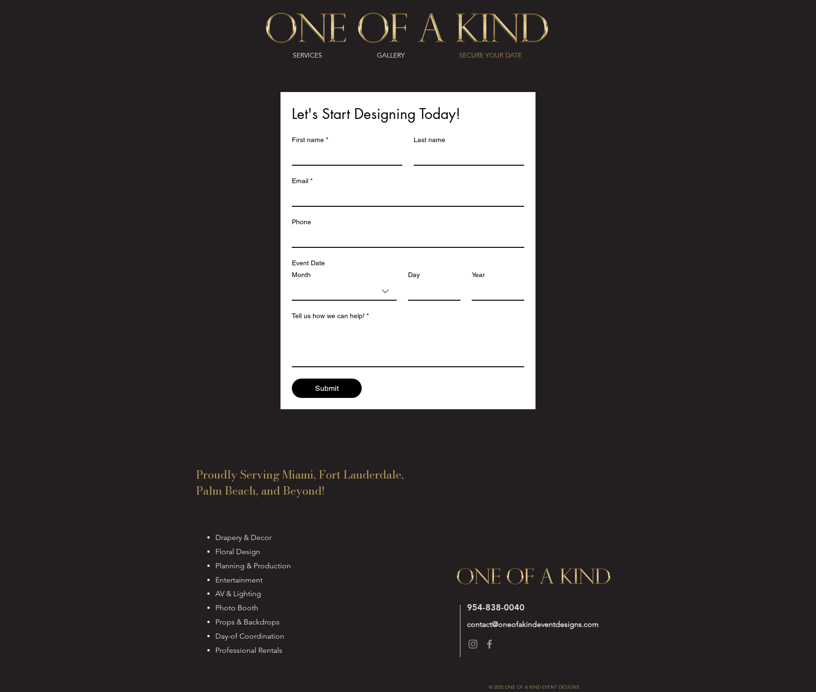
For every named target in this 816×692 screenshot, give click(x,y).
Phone (301, 222)
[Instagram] (473, 644)
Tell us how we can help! (330, 316)
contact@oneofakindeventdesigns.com (533, 624)
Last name (429, 139)
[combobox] (344, 292)
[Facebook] (489, 644)
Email (302, 181)
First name (310, 139)
